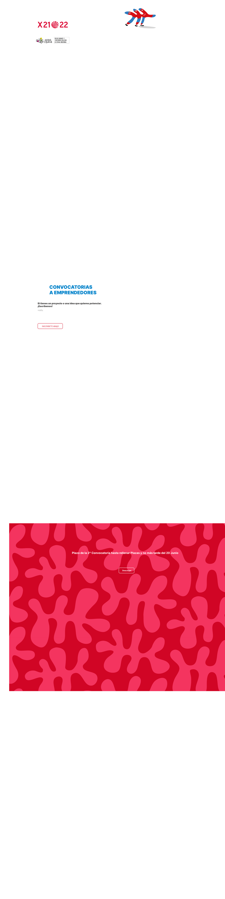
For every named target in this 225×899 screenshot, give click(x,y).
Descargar (126, 570)
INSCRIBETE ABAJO (50, 326)
